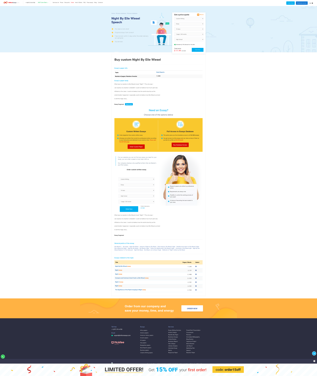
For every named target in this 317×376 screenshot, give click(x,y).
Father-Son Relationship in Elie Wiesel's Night (162, 248)
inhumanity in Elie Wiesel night (184, 248)
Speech (188, 350)
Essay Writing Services (174, 330)
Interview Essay (172, 348)
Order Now (290, 3)
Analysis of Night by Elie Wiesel (148, 246)
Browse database (121, 13)
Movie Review (190, 343)
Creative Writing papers (146, 352)
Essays (142, 326)
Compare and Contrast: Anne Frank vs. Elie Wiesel (132, 278)
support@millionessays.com (122, 335)
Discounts (67, 2)
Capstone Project (191, 341)
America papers (144, 332)
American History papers (146, 335)
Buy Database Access (180, 145)
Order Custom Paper (136, 147)
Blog (95, 2)
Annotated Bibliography (193, 337)
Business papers (144, 350)
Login (310, 3)
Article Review (172, 339)
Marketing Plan (190, 348)
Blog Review (189, 339)
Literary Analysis (172, 346)
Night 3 (119, 282)
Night (118, 270)
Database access (301, 3)
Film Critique (171, 343)
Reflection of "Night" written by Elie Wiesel (173, 250)
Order (72, 2)
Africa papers (143, 330)
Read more (129, 104)
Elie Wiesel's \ (118, 246)
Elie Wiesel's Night (144, 248)
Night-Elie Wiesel (133, 246)
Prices (61, 2)
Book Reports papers (145, 347)
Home (113, 13)
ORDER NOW (192, 308)
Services (55, 2)
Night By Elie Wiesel (133, 248)
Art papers (143, 340)
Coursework (189, 332)
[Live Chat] (314, 353)
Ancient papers (144, 337)
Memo (170, 350)
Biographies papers (145, 345)
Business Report (173, 341)
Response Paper (173, 352)
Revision (188, 334)
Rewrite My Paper (173, 334)
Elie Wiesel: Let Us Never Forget (152, 250)
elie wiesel (125, 246)
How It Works (78, 2)
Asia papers (143, 342)
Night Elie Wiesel (138, 250)
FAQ (84, 2)
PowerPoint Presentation (193, 330)
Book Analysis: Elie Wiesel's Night (166, 246)
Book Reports (160, 72)
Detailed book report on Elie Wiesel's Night (187, 246)
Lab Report (189, 346)
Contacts (100, 2)
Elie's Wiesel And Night (120, 248)
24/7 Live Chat (42, 2)
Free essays (90, 2)
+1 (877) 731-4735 (30, 2)
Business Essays (173, 337)
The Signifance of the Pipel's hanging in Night (130, 289)
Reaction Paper (190, 352)
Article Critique (172, 332)
